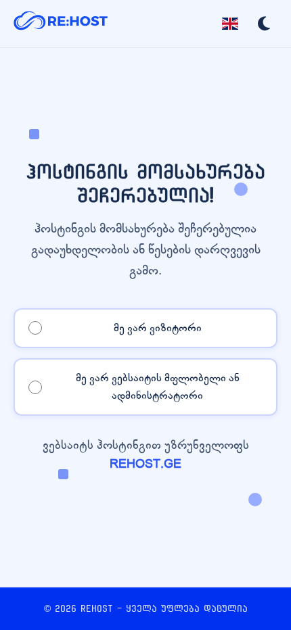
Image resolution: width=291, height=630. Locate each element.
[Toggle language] (230, 23)
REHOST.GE (145, 464)
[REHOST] (61, 24)
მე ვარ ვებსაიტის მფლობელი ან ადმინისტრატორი (158, 386)
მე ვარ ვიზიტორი (158, 327)
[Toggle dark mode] (263, 23)
